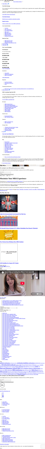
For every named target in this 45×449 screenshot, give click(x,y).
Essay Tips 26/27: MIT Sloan (7, 336)
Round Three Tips (5, 354)
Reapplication (4, 352)
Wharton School (21, 374)
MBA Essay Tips (8, 146)
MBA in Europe (8, 109)
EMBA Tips (4, 313)
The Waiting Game (5, 357)
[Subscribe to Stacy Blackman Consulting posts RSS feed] (9, 266)
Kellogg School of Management (32, 368)
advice (18, 189)
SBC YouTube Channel (9, 117)
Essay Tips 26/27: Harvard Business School (10, 334)
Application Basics (8, 130)
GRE (39, 366)
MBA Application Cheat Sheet (10, 107)
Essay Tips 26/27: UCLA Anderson (9, 341)
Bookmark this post (3, 190)
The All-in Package (6, 16)
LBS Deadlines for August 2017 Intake (9, 263)
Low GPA (4, 347)
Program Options (5, 351)
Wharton (15, 374)
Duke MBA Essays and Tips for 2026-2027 (10, 301)
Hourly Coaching (5, 411)
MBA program (3, 371)
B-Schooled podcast (8, 365)
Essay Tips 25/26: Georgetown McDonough (10, 317)
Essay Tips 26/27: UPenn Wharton (8, 342)
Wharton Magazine (40, 189)
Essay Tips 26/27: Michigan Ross (8, 335)
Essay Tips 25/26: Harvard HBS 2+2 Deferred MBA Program (13, 318)
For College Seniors (6, 418)
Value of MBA (7, 110)
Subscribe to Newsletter (4, 444)
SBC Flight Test (8, 29)
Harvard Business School (8, 368)
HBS (19, 368)
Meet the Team (5, 402)
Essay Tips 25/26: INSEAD (7, 321)
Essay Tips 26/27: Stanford (7, 339)
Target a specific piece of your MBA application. (11, 23)
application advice (13, 363)
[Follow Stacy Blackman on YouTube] (4, 266)
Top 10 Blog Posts (8, 152)
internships (22, 189)
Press (6, 84)
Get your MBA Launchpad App (8, 99)
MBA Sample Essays (9, 104)
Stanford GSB (22, 373)
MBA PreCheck (8, 32)
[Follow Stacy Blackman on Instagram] (6, 266)
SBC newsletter (32, 371)
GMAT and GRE (8, 147)
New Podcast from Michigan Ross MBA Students (11, 241)
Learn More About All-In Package (8, 14)
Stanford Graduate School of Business (11, 373)
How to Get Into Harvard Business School (12, 156)
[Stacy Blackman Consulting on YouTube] (3, 396)
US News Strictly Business (9, 374)
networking (26, 189)
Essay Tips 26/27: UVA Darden (8, 343)
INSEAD (22, 368)
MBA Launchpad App (9, 121)
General (10, 189)
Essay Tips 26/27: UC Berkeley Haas (9, 340)
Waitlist (3, 358)
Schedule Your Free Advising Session (6, 174)
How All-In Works (5, 410)
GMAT (36, 366)
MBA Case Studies (8, 75)
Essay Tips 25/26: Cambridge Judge (9, 314)
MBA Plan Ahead (8, 33)
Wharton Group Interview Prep (10, 42)
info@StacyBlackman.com (5, 391)
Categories (2, 307)
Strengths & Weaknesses (6, 356)
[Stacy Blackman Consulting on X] (3, 394)
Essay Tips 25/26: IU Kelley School (9, 322)
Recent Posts (7, 141)
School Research (5, 355)
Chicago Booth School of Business (29, 365)
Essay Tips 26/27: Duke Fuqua (8, 333)
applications (32, 363)
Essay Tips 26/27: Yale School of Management (11, 344)
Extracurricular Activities (7, 345)
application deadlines (22, 363)
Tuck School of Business (32, 373)
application (7, 363)
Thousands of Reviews (9, 83)
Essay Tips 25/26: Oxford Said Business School (11, 324)
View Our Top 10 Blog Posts (8, 133)
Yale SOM (36, 374)
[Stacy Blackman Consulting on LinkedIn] (3, 395)
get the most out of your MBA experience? (15, 181)
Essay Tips (30, 366)
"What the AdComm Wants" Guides (11, 127)
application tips (37, 363)
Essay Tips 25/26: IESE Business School (9, 320)
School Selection (39, 371)
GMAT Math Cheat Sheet (9, 128)
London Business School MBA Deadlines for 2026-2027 (12, 304)
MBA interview (41, 370)
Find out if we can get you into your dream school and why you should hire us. (19, 88)
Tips (26, 373)
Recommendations (5, 353)
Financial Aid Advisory (9, 36)
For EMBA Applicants (9, 148)
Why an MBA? (5, 359)
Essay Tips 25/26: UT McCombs (8, 327)
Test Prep (6, 28)
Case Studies (4, 405)
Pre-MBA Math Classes (9, 108)
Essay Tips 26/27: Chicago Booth (8, 328)
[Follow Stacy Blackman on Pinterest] (7, 266)
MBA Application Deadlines (10, 105)
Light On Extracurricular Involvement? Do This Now (13, 214)
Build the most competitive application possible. (11, 19)
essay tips (25, 366)
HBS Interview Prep (8, 41)
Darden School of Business (10, 366)
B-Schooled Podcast (8, 116)
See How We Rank (8, 82)
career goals (18, 365)
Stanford (1, 373)
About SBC (7, 73)
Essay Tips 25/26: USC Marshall (8, 326)
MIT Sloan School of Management (23, 371)
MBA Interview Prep (8, 40)
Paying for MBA (5, 349)
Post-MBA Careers (8, 143)
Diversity (6, 150)
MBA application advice (26, 370)
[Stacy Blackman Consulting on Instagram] (3, 397)
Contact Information (5, 77)
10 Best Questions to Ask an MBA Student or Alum (12, 300)
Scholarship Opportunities (9, 151)
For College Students (8, 30)
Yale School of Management (30, 374)
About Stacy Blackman (9, 74)
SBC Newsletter (8, 122)
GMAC (33, 366)
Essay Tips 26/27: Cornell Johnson (8, 331)
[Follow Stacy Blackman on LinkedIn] (3, 266)
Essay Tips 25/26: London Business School (10, 323)
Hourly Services (5, 21)
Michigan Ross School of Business (12, 371)
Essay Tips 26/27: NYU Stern (7, 338)
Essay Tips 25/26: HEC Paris (7, 319)
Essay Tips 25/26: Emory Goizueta (8, 316)
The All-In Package (6, 409)
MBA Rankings (8, 111)
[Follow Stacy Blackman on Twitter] (2, 266)
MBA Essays (35, 370)
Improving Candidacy (6, 346)
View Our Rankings (6, 68)
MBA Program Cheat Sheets (7, 440)
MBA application (17, 370)
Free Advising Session (17, 1)
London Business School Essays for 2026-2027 (11, 303)
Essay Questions (19, 366)
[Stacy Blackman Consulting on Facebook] (0, 266)
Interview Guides (8, 129)
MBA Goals (4, 348)
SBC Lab (7, 31)
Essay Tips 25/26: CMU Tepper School (9, 315)
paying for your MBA (33, 189)
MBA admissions (8, 370)
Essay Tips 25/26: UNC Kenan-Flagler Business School (12, 325)
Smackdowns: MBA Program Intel (11, 106)
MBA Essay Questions (9, 145)
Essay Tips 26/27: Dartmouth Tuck (8, 332)
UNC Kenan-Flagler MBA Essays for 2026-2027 (11, 302)
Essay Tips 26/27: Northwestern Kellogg (9, 337)
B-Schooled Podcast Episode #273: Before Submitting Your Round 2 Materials (19, 228)
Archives (1, 310)
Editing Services (8, 35)
